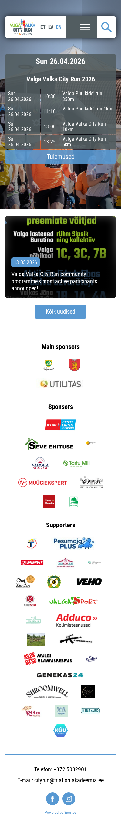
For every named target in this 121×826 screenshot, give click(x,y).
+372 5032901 (70, 769)
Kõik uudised (60, 311)
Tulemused (61, 157)
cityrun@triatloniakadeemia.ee (69, 780)
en (59, 27)
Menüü (81, 27)
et (43, 27)
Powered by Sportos (60, 812)
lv (50, 27)
